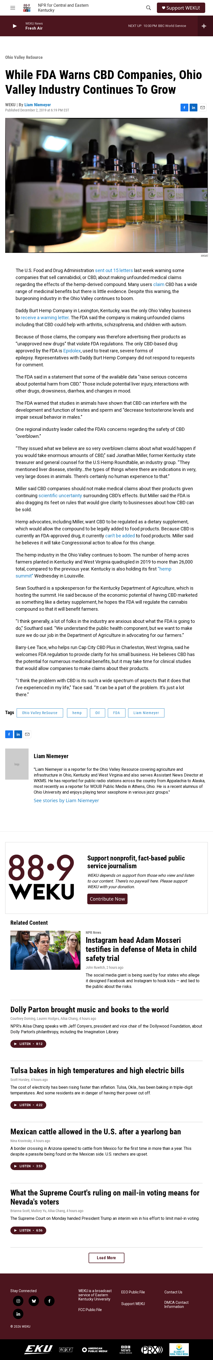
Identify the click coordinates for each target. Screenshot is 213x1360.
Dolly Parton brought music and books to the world (89, 1009)
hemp (77, 713)
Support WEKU (133, 1304)
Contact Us (173, 1292)
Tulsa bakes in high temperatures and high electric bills (97, 1070)
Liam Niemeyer (37, 104)
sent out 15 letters (114, 270)
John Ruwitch (95, 967)
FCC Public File (90, 1310)
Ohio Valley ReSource (24, 57)
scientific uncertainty (60, 495)
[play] (14, 26)
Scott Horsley (19, 1080)
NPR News (93, 932)
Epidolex (72, 350)
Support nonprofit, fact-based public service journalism (136, 862)
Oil (97, 713)
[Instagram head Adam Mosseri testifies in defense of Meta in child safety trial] (45, 950)
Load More (106, 1257)
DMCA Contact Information (176, 1305)
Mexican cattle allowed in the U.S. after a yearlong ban (95, 1131)
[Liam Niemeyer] (17, 764)
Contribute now (107, 899)
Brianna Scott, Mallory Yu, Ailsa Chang (37, 1211)
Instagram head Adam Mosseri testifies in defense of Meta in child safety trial (141, 949)
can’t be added (120, 535)
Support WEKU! (183, 8)
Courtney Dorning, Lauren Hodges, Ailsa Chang (44, 1018)
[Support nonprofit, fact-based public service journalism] (41, 878)
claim (158, 284)
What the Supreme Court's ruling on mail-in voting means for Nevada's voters (104, 1197)
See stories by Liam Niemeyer (66, 800)
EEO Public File (133, 1292)
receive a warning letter (45, 317)
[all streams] (205, 26)
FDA (116, 713)
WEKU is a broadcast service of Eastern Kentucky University (95, 1295)
